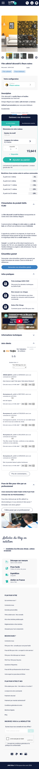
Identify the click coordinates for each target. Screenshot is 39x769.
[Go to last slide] (2, 57)
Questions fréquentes (11, 664)
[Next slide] (36, 57)
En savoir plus (5, 108)
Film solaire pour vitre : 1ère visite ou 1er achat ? (18, 686)
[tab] (19, 134)
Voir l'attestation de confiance (21, 350)
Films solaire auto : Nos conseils (14, 614)
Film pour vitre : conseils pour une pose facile (18, 645)
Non (31, 384)
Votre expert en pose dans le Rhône (15, 674)
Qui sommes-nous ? (10, 600)
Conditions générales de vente (13, 705)
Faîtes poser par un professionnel (17, 510)
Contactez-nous (9, 605)
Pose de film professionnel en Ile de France (17, 669)
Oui (24, 384)
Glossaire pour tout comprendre (14, 629)
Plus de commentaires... (19, 474)
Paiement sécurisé (10, 695)
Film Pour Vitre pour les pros (13, 660)
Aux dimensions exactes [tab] (28, 123)
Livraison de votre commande (13, 691)
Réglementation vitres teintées (13, 624)
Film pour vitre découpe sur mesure (15, 655)
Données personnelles (11, 610)
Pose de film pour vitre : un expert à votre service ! (19, 650)
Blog (6, 715)
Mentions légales (9, 710)
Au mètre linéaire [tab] (10, 123)
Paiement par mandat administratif (15, 700)
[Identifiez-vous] (32, 3)
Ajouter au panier (21, 160)
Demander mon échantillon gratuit (19, 267)
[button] (9, 56)
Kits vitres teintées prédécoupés (14, 619)
